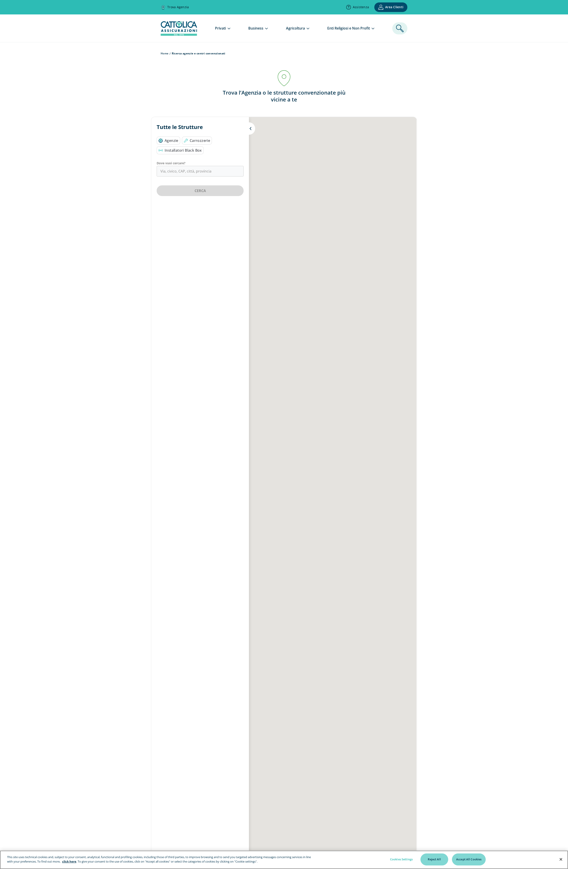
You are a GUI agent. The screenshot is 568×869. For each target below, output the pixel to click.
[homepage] (179, 34)
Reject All (434, 859)
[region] (284, 860)
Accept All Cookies (468, 859)
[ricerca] (399, 28)
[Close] (561, 859)
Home (165, 53)
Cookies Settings (401, 859)
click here (69, 861)
